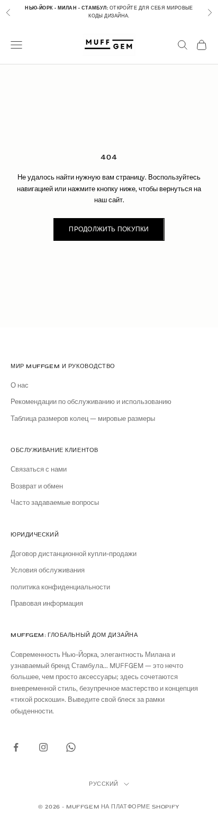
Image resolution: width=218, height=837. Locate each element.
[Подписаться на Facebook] (16, 747)
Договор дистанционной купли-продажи (74, 553)
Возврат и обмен (37, 486)
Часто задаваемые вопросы (55, 502)
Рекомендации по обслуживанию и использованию (91, 401)
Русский (104, 783)
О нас (20, 385)
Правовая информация (47, 603)
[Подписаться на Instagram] (43, 747)
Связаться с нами (39, 469)
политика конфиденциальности (60, 586)
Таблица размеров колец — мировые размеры (83, 418)
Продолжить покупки (109, 229)
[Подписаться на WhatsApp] (71, 747)
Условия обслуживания (48, 570)
